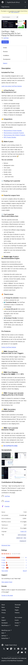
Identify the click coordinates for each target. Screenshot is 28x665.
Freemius (7, 506)
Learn (3, 617)
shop (25, 537)
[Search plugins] (17, 17)
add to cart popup (22, 534)
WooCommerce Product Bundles (13, 130)
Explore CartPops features (8, 347)
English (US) (24, 531)
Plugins (17, 610)
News (3, 607)
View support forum (6, 582)
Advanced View (5, 545)
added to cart (19, 537)
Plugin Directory (5, 6)
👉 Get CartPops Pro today (9, 445)
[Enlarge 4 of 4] (24, 469)
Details (5, 47)
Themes (17, 607)
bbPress (4, 635)
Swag (17, 625)
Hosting (3, 610)
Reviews (5, 51)
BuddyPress (5, 638)
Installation (6, 55)
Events (17, 620)
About (3, 604)
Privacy (3, 612)
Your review (4, 570)
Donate (17, 623)
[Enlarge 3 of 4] (11, 461)
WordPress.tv (5, 625)
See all (25, 570)
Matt (3, 633)
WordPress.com (6, 630)
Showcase (18, 604)
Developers (4, 623)
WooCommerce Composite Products (14, 133)
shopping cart (23, 541)
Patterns (17, 612)
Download (5, 42)
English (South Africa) (11, 645)
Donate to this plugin (7, 595)
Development (6, 59)
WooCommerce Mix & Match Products (14, 135)
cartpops (7, 501)
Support (5, 63)
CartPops (6, 38)
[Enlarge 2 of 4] (24, 454)
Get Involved (18, 617)
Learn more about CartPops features (11, 86)
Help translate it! (15, 12)
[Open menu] (25, 2)
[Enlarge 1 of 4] (11, 454)
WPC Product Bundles (10, 137)
